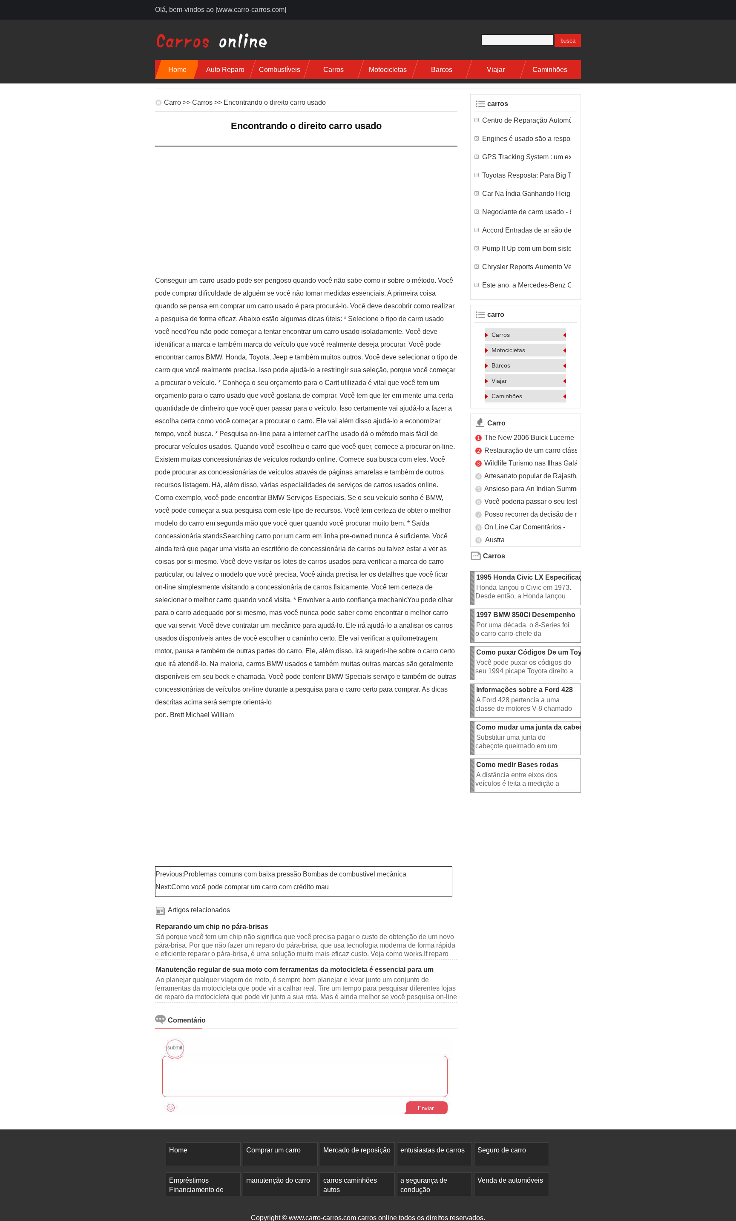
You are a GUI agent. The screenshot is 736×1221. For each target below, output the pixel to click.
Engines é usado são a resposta (526, 138)
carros (333, 69)
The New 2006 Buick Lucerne (530, 437)
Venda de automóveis (510, 1180)
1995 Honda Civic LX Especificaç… (532, 577)
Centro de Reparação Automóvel (526, 120)
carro (172, 102)
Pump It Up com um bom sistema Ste (526, 248)
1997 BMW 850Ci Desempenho (526, 614)
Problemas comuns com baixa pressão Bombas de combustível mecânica (296, 874)
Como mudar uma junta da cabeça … (535, 727)
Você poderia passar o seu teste (533, 501)
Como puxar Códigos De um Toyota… (537, 652)
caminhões (549, 69)
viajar (496, 69)
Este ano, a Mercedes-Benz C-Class (526, 285)
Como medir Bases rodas (518, 764)
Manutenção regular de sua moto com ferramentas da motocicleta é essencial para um (295, 969)
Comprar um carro (273, 1150)
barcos (441, 69)
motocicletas (388, 69)
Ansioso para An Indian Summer (534, 488)
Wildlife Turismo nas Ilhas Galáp (533, 463)
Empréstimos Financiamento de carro (196, 1190)
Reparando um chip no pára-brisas (213, 926)
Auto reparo (225, 69)
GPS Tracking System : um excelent (526, 157)
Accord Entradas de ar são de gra (526, 230)
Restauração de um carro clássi (532, 450)
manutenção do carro (278, 1180)
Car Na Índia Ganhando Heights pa (526, 193)
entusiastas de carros (432, 1150)
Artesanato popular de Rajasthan (535, 476)
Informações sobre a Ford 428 (525, 689)
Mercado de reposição (357, 1150)
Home (177, 69)
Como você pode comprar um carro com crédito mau (251, 887)
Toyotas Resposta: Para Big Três (526, 175)
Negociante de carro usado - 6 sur (526, 211)
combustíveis (279, 69)
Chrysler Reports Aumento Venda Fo (526, 266)
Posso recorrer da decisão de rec (534, 514)
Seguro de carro (501, 1150)
